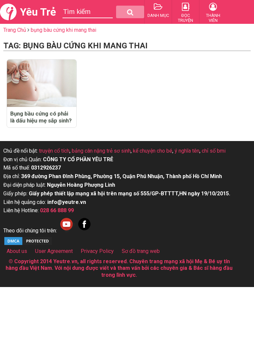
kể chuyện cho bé (152, 151)
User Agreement (54, 251)
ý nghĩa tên (187, 151)
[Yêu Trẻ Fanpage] (84, 230)
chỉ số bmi (214, 151)
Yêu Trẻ (38, 12)
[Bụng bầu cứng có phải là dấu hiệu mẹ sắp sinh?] (41, 83)
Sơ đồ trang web (141, 251)
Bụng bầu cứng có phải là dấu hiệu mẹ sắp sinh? (41, 117)
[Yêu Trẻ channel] (66, 230)
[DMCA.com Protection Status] (28, 244)
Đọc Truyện (185, 18)
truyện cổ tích (54, 151)
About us (17, 251)
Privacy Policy (97, 251)
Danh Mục (158, 15)
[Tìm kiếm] (130, 12)
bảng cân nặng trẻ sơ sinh (101, 151)
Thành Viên (213, 18)
